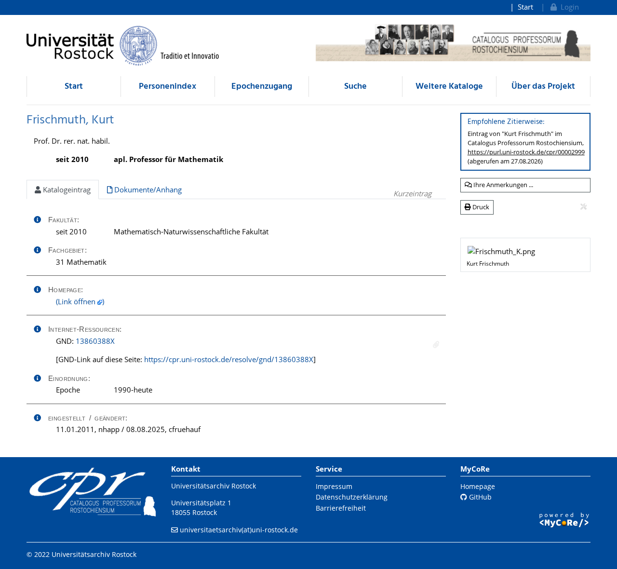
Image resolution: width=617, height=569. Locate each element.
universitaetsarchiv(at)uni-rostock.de (239, 529)
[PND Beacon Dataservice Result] (436, 344)
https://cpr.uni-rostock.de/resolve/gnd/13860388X (228, 359)
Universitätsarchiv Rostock (213, 485)
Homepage (477, 486)
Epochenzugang (261, 87)
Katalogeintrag (66, 189)
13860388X (95, 341)
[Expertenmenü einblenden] (583, 207)
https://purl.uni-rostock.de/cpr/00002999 (526, 152)
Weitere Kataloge (449, 87)
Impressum (334, 486)
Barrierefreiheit (341, 508)
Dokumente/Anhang (147, 189)
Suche (355, 87)
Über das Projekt (543, 87)
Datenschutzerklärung (352, 496)
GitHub (479, 496)
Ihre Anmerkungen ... (502, 184)
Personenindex (167, 87)
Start (525, 7)
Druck (480, 207)
